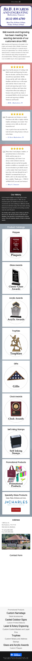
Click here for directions (8, 527)
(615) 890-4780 (8, 530)
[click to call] (16, 28)
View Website (16, 510)
